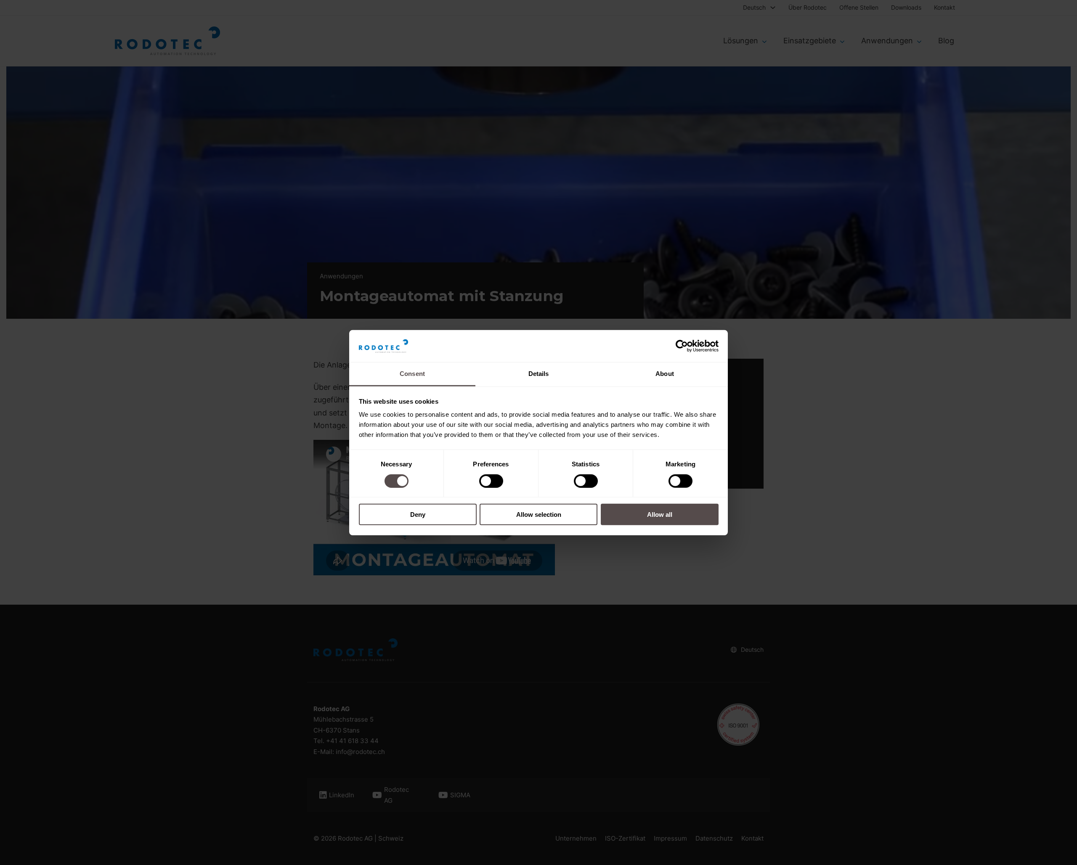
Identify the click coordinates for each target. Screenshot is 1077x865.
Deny (417, 514)
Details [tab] (538, 373)
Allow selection (538, 514)
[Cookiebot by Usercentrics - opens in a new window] (682, 346)
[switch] (491, 480)
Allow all (659, 514)
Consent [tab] (412, 373)
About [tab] (664, 373)
